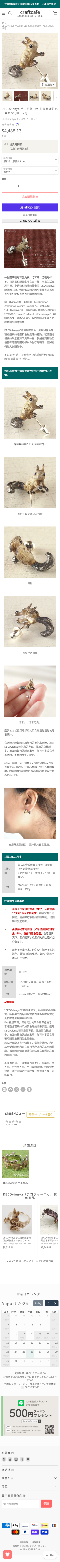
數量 (4, 178)
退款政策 (36, 1542)
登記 (46, 1503)
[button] (7, 96)
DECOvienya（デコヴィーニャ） (20, 119)
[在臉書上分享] (10, 1089)
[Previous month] (48, 1303)
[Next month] (55, 1303)
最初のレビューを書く (40, 1114)
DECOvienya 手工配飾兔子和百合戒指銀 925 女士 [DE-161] (17, 1239)
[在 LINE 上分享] (4, 1089)
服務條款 (24, 1542)
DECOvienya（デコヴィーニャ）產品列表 (30, 1260)
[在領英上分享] (23, 1089)
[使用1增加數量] (31, 186)
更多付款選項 (30, 215)
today (38, 1303)
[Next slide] (56, 96)
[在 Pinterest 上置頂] (29, 1089)
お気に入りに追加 (30, 220)
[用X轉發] (16, 1089)
